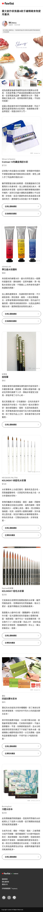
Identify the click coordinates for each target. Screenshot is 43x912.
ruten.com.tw (36, 260)
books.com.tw (36, 471)
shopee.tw (37, 153)
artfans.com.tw (35, 800)
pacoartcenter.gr (35, 582)
